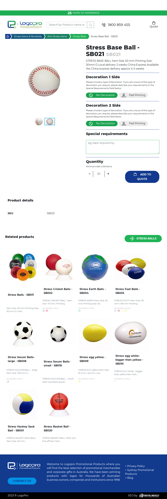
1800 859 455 (119, 25)
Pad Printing (137, 95)
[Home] (24, 25)
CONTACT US (22, 481)
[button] (44, 81)
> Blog (129, 477)
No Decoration (105, 95)
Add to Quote (144, 177)
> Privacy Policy (135, 466)
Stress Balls (146, 238)
